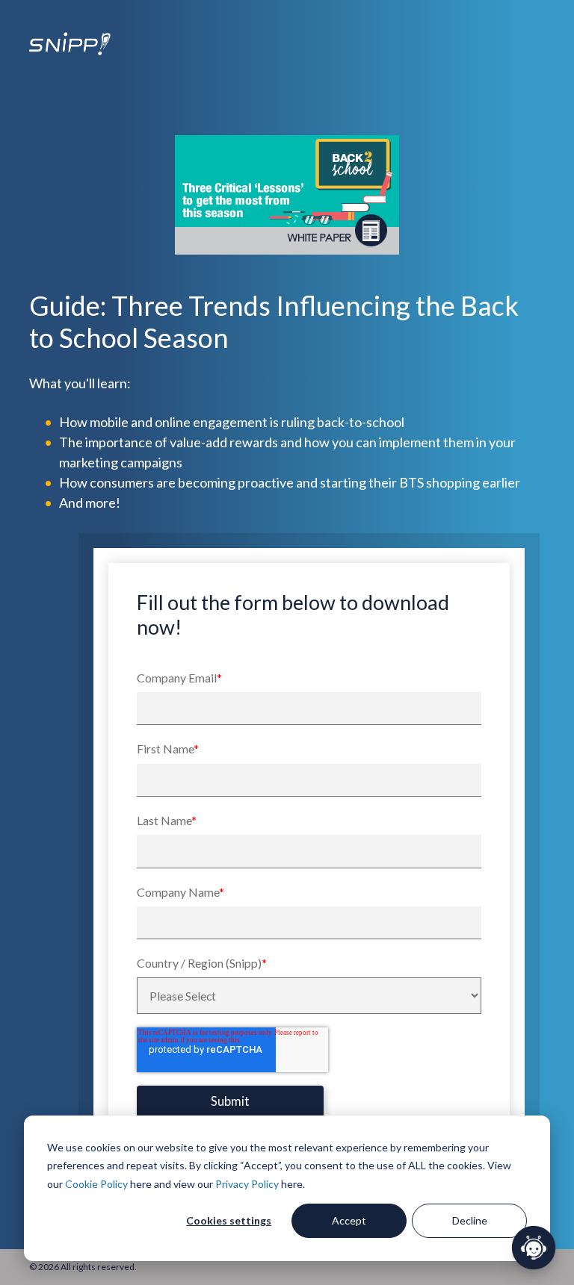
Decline (469, 1220)
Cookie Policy (96, 1183)
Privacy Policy (247, 1183)
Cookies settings (228, 1220)
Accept (349, 1220)
